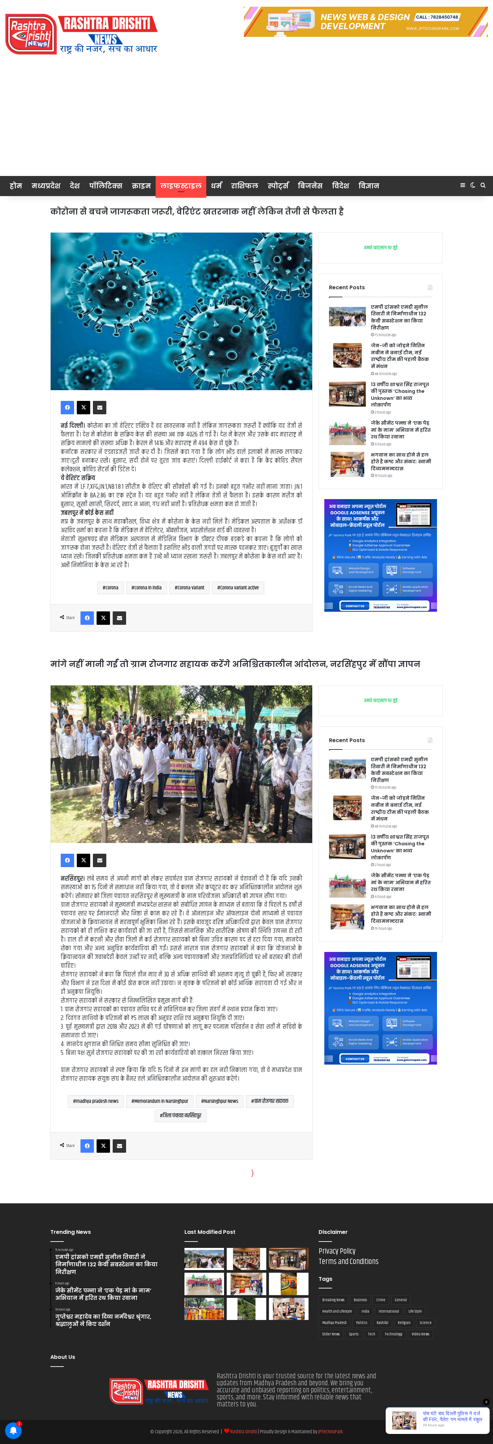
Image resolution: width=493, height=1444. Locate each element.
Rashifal (382, 1323)
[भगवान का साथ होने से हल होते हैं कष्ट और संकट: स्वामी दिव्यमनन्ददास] (347, 464)
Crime (380, 1300)
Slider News (331, 1334)
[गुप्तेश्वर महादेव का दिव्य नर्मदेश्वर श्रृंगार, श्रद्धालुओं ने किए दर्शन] (289, 1284)
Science (426, 1323)
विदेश (340, 186)
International (389, 1311)
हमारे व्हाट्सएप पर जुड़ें (380, 247)
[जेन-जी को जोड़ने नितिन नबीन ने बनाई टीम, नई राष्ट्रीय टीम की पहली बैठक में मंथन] (347, 355)
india (365, 1311)
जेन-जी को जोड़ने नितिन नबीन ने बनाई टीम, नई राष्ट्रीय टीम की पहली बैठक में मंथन (400, 356)
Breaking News (333, 1300)
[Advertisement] (246, 126)
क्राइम (141, 186)
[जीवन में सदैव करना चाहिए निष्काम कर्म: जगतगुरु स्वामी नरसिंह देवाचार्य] (204, 1309)
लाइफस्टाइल (181, 186)
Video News (420, 1334)
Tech (371, 1334)
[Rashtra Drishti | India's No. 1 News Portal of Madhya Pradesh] (82, 34)
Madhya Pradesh (334, 1323)
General (401, 1300)
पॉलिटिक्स (105, 186)
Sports (354, 1334)
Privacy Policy (337, 1251)
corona (112, 588)
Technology (393, 1334)
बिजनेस (310, 186)
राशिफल (244, 186)
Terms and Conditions (349, 1262)
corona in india (148, 588)
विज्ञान (369, 186)
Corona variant (191, 588)
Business (360, 1300)
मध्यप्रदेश (46, 186)
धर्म (216, 186)
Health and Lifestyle (337, 1311)
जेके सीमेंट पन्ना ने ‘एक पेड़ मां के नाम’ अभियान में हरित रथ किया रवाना (401, 430)
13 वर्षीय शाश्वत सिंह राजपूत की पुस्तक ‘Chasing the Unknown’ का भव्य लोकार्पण (400, 395)
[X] (83, 407)
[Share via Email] (99, 407)
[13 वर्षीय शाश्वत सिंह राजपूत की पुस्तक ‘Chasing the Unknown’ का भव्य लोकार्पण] (347, 394)
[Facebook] (67, 407)
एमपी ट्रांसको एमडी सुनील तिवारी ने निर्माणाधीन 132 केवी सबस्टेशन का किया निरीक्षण (399, 317)
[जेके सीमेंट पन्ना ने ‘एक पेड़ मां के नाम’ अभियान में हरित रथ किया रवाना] (347, 432)
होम (16, 186)
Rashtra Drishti (244, 1432)
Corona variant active (239, 588)
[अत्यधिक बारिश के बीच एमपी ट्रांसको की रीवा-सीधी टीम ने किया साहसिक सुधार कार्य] (246, 1309)
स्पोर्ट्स (278, 186)
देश (75, 186)
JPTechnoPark (330, 1432)
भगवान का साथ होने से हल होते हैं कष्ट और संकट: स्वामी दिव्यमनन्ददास (401, 462)
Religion (404, 1323)
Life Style (415, 1311)
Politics (361, 1323)
